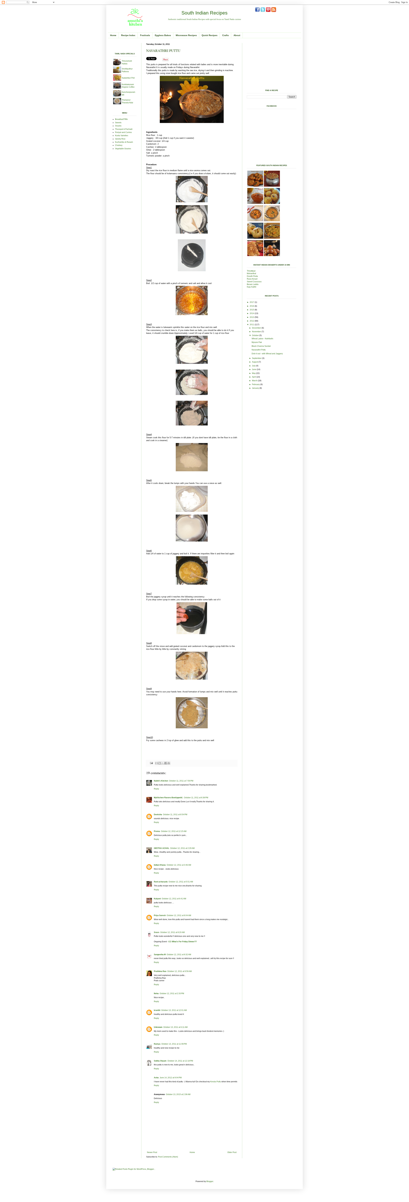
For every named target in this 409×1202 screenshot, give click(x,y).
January (255, 388)
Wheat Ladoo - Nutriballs (262, 338)
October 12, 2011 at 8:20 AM (172, 932)
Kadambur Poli (128, 78)
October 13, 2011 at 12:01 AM (174, 1010)
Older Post (231, 1152)
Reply (156, 789)
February (256, 384)
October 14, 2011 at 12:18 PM (180, 1061)
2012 (252, 321)
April (254, 377)
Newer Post (152, 1152)
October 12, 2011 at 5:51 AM (181, 882)
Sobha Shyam (160, 1061)
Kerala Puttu (215, 1082)
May (254, 373)
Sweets (118, 122)
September (257, 358)
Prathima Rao (160, 971)
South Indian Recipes (204, 12)
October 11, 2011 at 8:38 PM (196, 797)
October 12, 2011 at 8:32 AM (179, 954)
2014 (252, 313)
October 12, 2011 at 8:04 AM (179, 915)
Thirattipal (251, 271)
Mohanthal (252, 273)
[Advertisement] (150, 44)
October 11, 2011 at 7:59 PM (181, 781)
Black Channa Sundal (261, 346)
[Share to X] (162, 763)
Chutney (118, 145)
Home (113, 35)
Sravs (156, 932)
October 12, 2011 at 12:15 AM (173, 831)
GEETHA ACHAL (161, 848)
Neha (156, 993)
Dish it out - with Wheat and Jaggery (267, 354)
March (255, 380)
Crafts (225, 35)
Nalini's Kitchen (161, 781)
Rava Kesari (252, 279)
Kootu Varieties (121, 135)
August (255, 362)
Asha (156, 1078)
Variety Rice (120, 139)
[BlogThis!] (159, 763)
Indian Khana (160, 865)
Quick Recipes (209, 35)
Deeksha (158, 814)
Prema (157, 831)
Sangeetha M (160, 954)
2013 (252, 317)
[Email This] (156, 763)
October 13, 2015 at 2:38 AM (178, 1094)
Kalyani (157, 899)
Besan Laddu (253, 284)
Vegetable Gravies (123, 149)
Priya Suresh (160, 915)
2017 (252, 302)
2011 (252, 324)
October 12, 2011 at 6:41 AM (174, 899)
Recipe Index (128, 35)
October (255, 335)
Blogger (209, 1181)
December (257, 328)
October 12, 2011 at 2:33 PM (172, 993)
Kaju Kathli (251, 287)
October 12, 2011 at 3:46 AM (179, 865)
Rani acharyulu (161, 882)
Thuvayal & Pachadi (123, 129)
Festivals (145, 35)
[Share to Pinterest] (168, 763)
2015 (252, 310)
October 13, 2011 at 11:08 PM (174, 1044)
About (237, 35)
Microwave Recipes (186, 35)
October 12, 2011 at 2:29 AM (182, 848)
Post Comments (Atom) (168, 1157)
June (254, 369)
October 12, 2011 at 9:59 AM (179, 971)
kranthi (157, 1010)
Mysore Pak (257, 342)
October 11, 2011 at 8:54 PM (175, 814)
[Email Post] (151, 763)
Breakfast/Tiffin (121, 119)
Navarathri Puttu (259, 350)
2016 (252, 306)
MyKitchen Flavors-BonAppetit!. (168, 797)
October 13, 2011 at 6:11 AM (175, 1027)
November (257, 331)
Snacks (118, 126)
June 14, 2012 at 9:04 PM (171, 1078)
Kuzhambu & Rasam (124, 142)
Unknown (158, 1027)
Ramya (157, 1044)
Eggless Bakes (163, 35)
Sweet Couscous (254, 282)
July (254, 366)
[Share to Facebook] (165, 763)
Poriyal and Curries (123, 132)
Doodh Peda (252, 276)
